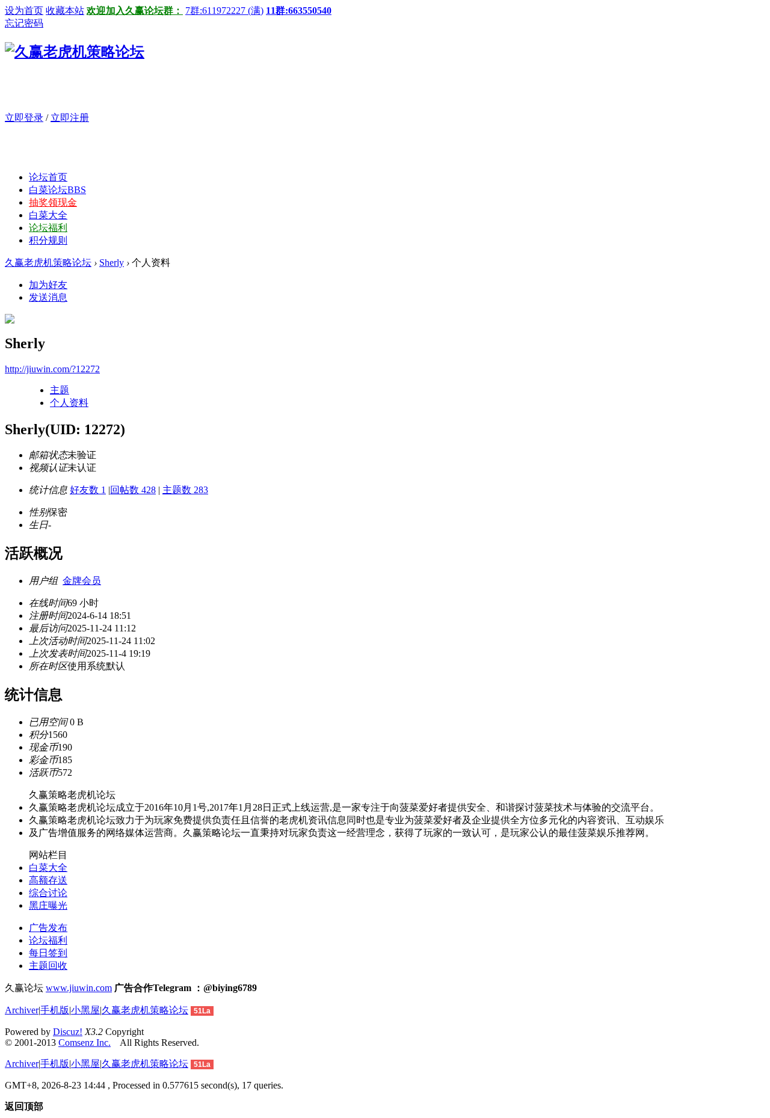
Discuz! (67, 1032)
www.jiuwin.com (79, 988)
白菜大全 (48, 215)
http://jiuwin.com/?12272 (52, 369)
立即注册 (70, 117)
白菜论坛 (57, 190)
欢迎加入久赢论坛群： (135, 10)
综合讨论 (48, 893)
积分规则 (48, 240)
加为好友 (48, 285)
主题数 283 (185, 490)
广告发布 (48, 928)
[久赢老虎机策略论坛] (74, 52)
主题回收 (48, 965)
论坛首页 (48, 177)
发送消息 (48, 297)
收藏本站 (65, 10)
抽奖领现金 (53, 202)
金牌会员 (82, 581)
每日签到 (48, 953)
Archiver (21, 1010)
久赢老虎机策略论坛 (48, 262)
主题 (59, 390)
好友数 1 (88, 490)
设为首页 (24, 10)
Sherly (111, 262)
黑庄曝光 (48, 905)
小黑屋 (85, 1010)
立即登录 (24, 117)
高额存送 (48, 880)
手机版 (54, 1010)
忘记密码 (24, 23)
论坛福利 (48, 228)
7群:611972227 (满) (224, 10)
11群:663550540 (298, 10)
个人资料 (69, 403)
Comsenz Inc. (84, 1042)
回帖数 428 (133, 490)
